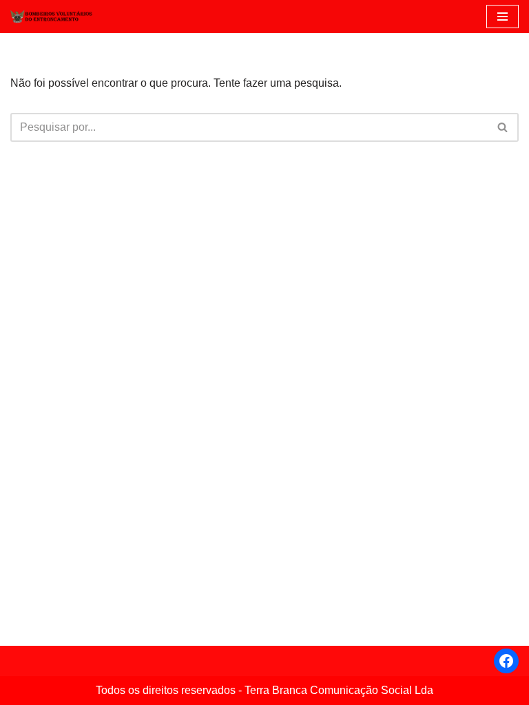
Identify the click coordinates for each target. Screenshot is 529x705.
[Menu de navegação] (502, 16)
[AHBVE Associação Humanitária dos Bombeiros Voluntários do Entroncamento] (51, 16)
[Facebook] (506, 661)
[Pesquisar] (503, 127)
